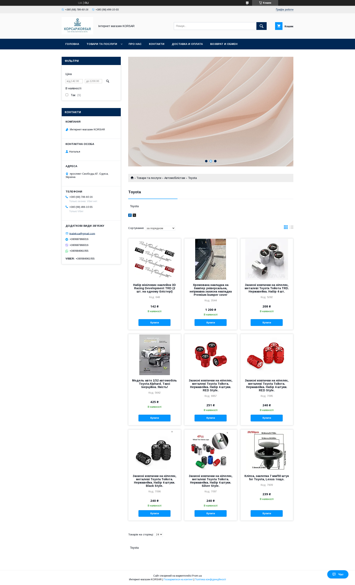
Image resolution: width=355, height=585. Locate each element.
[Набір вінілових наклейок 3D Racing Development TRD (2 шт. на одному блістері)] (154, 259)
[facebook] (130, 215)
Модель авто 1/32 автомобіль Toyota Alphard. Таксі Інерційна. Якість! (154, 384)
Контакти (156, 44)
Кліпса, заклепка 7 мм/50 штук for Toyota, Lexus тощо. (266, 477)
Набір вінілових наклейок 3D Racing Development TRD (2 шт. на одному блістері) (154, 288)
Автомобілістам (174, 178)
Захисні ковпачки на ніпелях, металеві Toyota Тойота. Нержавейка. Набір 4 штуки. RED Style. (210, 385)
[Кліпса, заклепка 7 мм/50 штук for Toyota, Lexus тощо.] (267, 450)
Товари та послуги (101, 44)
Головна (72, 44)
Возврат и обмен (223, 44)
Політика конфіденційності (210, 579)
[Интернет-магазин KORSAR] (77, 33)
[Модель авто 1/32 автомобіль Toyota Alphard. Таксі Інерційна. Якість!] (154, 354)
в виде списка (291, 228)
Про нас (135, 44)
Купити (154, 322)
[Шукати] (261, 26)
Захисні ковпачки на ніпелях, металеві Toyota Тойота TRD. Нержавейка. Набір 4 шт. (267, 288)
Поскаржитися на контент (178, 579)
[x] (134, 215)
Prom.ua (197, 575)
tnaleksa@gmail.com (82, 233)
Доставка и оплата (187, 44)
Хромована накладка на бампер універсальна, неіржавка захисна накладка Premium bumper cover (211, 289)
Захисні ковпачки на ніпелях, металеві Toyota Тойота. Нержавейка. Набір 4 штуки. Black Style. (154, 480)
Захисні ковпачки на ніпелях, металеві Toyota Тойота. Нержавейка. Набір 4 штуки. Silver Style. (210, 480)
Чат (340, 574)
